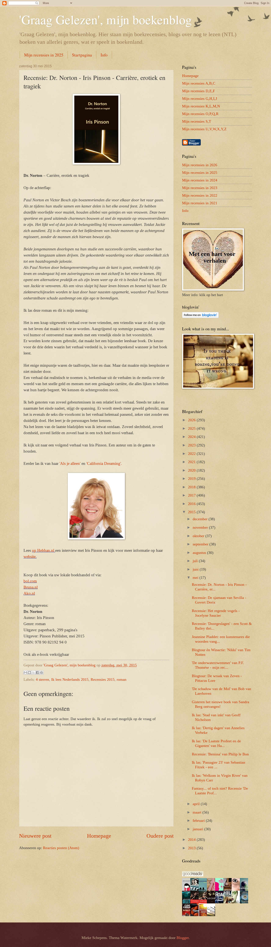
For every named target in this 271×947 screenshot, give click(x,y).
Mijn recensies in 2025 (43, 55)
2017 (192, 495)
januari (198, 829)
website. (30, 556)
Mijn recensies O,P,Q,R (200, 114)
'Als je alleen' (69, 463)
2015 (192, 512)
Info (104, 55)
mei (196, 577)
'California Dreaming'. (104, 463)
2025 (192, 428)
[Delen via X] (33, 672)
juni (196, 569)
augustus (200, 552)
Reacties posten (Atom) (61, 848)
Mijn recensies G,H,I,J (199, 98)
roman (121, 679)
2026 (192, 420)
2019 (192, 478)
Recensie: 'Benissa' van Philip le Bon (220, 754)
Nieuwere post (35, 836)
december (201, 519)
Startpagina (82, 55)
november (201, 527)
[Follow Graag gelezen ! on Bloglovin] (200, 317)
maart (197, 812)
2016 (192, 504)
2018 (192, 487)
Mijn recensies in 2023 (199, 188)
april (197, 804)
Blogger (183, 938)
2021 (192, 462)
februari (199, 820)
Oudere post (160, 836)
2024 (192, 437)
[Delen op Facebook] (37, 672)
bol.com (30, 581)
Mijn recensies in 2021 (199, 203)
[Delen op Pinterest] (41, 672)
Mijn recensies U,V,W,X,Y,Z (204, 129)
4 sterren (42, 679)
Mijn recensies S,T (196, 121)
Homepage (99, 836)
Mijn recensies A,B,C (198, 83)
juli (196, 561)
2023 (192, 445)
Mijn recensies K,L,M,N (201, 106)
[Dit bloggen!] (29, 672)
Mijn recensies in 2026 (199, 165)
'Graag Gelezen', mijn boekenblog (105, 19)
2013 (192, 848)
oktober (199, 536)
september (201, 544)
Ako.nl (29, 593)
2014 (192, 839)
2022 (192, 454)
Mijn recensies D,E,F (198, 91)
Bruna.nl (31, 587)
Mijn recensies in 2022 (199, 195)
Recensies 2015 (103, 679)
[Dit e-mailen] (25, 672)
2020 (192, 470)
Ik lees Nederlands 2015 (69, 679)
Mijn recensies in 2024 (199, 180)
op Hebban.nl (43, 550)
